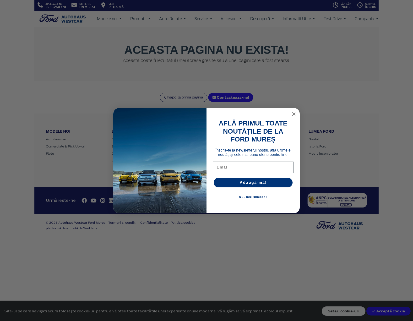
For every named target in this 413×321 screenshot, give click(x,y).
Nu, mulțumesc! (253, 197)
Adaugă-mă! (253, 182)
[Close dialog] (293, 114)
